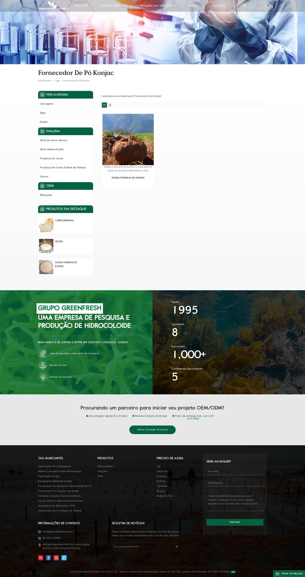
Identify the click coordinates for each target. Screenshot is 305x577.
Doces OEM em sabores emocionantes (60, 501)
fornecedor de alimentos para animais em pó (65, 486)
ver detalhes (128, 184)
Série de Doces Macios (53, 140)
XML (178, 572)
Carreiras (219, 5)
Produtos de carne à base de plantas (63, 167)
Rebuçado (46, 195)
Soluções (102, 471)
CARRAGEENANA (64, 220)
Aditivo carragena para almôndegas (59, 471)
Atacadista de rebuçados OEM (56, 506)
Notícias (194, 5)
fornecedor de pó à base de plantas (60, 511)
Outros (44, 176)
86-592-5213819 (52, 538)
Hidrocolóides (105, 466)
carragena (46, 104)
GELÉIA (59, 241)
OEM (100, 476)
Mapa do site (165, 496)
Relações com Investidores (158, 5)
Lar (57, 81)
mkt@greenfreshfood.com (58, 532)
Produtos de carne (51, 158)
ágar (43, 113)
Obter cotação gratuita (152, 430)
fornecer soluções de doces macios (59, 496)
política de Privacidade (195, 572)
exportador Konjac (49, 476)
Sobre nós (81, 5)
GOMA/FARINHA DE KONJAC (128, 178)
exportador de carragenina (54, 466)
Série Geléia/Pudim (52, 149)
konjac (44, 122)
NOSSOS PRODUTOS (114, 5)
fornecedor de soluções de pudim (58, 491)
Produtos (162, 476)
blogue (161, 491)
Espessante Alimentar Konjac (55, 481)
